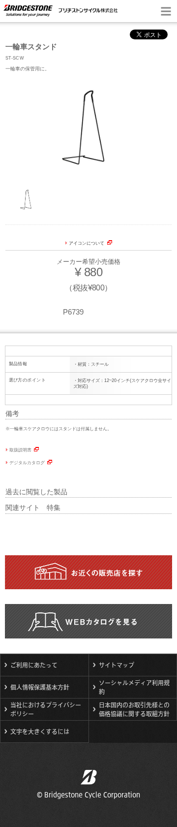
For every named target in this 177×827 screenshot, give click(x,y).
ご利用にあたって (34, 665)
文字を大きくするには (39, 731)
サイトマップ (116, 665)
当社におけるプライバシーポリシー (45, 709)
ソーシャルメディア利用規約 (134, 687)
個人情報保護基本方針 (39, 687)
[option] (88, 128)
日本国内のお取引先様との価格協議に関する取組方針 (134, 709)
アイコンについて (86, 243)
